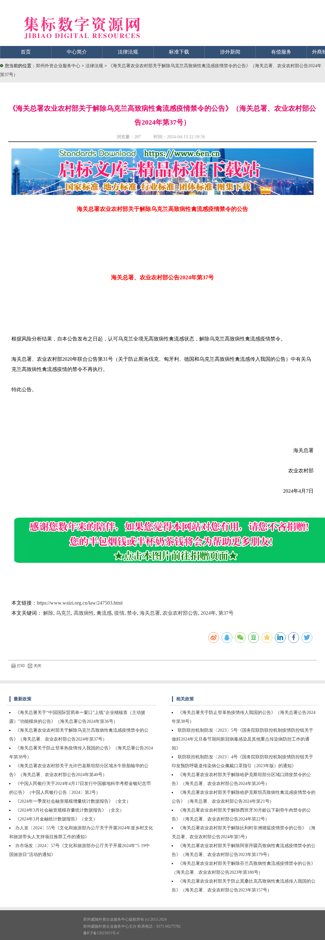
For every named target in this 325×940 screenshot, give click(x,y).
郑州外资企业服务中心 (58, 65)
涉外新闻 (230, 52)
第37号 (226, 613)
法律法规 (128, 52)
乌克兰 (63, 613)
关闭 (37, 666)
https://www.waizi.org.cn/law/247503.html (80, 603)
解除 (48, 613)
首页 (26, 52)
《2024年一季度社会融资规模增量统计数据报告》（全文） (73, 801)
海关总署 (150, 613)
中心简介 (77, 52)
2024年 (208, 613)
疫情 (119, 613)
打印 (21, 666)
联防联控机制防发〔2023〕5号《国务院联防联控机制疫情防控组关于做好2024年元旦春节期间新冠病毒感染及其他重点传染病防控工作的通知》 (242, 739)
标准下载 (179, 52)
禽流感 (104, 613)
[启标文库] (162, 193)
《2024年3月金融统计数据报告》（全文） (56, 819)
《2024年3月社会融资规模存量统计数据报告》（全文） (69, 810)
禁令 (132, 613)
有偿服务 (281, 52)
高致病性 (84, 613)
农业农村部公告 (180, 613)
